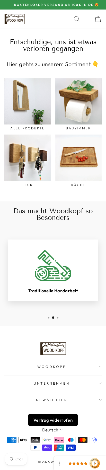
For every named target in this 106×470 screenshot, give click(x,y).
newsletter (52, 400)
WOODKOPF (51, 367)
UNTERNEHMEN (52, 383)
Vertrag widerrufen (53, 420)
